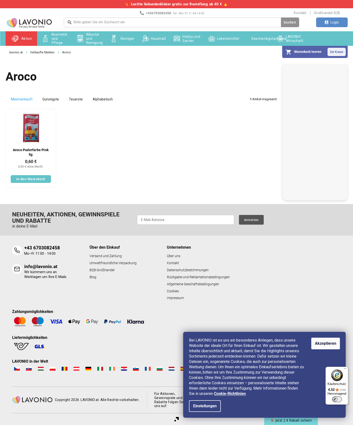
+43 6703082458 (42, 248)
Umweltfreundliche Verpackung (113, 263)
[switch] (337, 399)
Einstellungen (205, 406)
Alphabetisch (103, 99)
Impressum (175, 298)
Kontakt (300, 13)
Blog (93, 277)
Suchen (290, 22)
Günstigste (50, 99)
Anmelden (251, 220)
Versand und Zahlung (106, 256)
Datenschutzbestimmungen (188, 270)
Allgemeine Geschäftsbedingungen (193, 284)
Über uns (173, 256)
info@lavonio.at (40, 266)
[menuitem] (21, 38)
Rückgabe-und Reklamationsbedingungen (198, 277)
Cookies (173, 291)
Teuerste (76, 99)
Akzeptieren (325, 343)
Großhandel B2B (327, 13)
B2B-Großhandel (102, 270)
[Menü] (345, 370)
